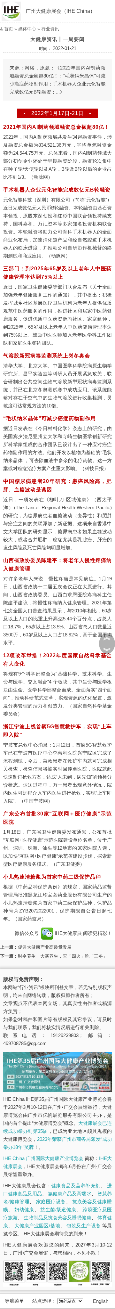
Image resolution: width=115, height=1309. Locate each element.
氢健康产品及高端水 (69, 1193)
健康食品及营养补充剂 (76, 1185)
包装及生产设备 (83, 1225)
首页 (8, 28)
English (100, 1301)
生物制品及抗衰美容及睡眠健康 (57, 1217)
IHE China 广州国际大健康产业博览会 (43, 1158)
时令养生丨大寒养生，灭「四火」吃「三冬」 (62, 956)
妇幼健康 (24, 1209)
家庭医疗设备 (51, 1201)
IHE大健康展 (68, 933)
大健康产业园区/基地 (37, 1225)
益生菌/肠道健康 (58, 1209)
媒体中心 (27, 28)
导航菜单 (14, 1301)
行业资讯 (50, 28)
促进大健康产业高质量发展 (45, 947)
